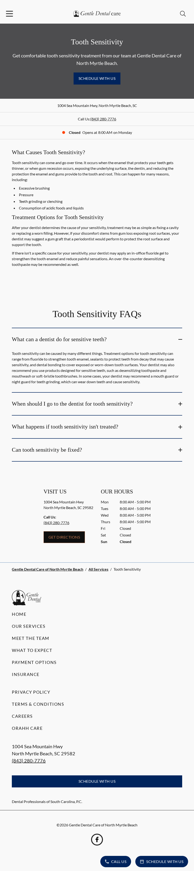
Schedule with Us (97, 78)
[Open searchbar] (183, 13)
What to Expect (32, 650)
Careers (22, 716)
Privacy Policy (31, 692)
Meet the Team (30, 638)
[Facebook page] (97, 840)
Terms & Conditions (38, 704)
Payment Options (34, 662)
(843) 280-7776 (103, 119)
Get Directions (64, 537)
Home (19, 614)
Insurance (26, 674)
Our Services (28, 626)
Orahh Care (27, 728)
